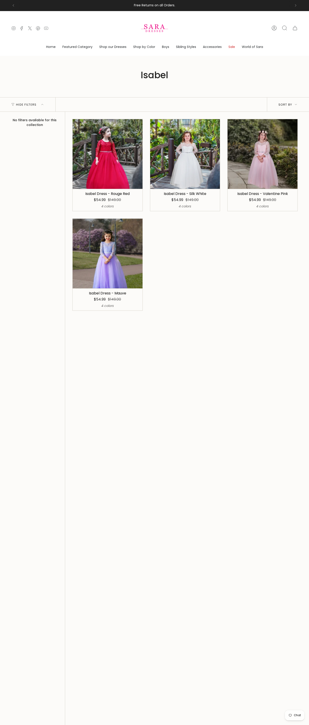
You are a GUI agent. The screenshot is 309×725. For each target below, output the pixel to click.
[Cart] (295, 28)
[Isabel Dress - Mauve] (108, 254)
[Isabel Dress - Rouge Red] (108, 154)
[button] (77, 47)
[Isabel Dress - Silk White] (185, 154)
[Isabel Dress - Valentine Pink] (262, 154)
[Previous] (13, 5)
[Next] (296, 5)
